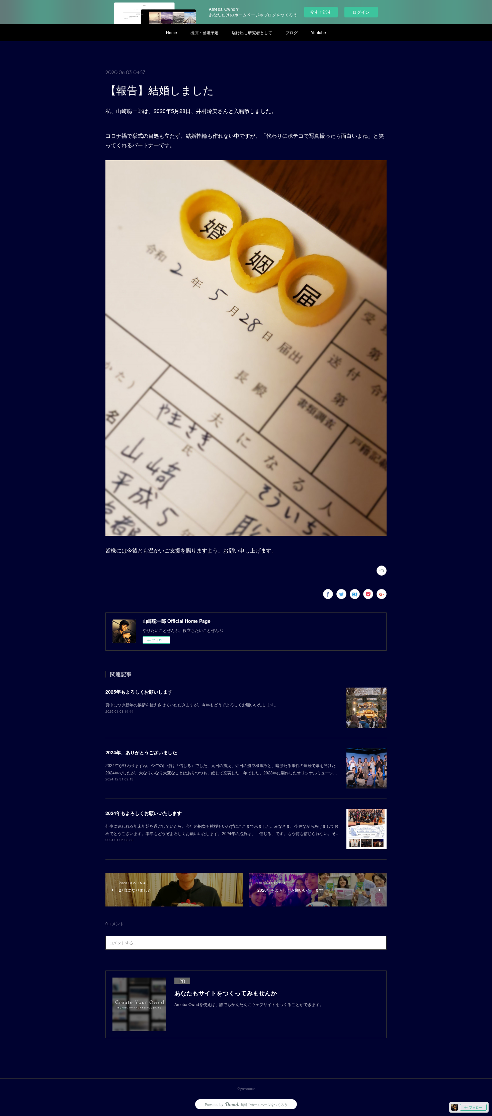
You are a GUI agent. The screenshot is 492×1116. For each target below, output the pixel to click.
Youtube (318, 32)
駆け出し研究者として (252, 32)
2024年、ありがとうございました (141, 752)
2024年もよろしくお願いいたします (143, 813)
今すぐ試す (321, 11)
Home (171, 32)
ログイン (361, 12)
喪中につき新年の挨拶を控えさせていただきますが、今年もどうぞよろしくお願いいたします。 (191, 704)
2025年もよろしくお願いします (138, 691)
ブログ (291, 32)
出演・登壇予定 (204, 32)
